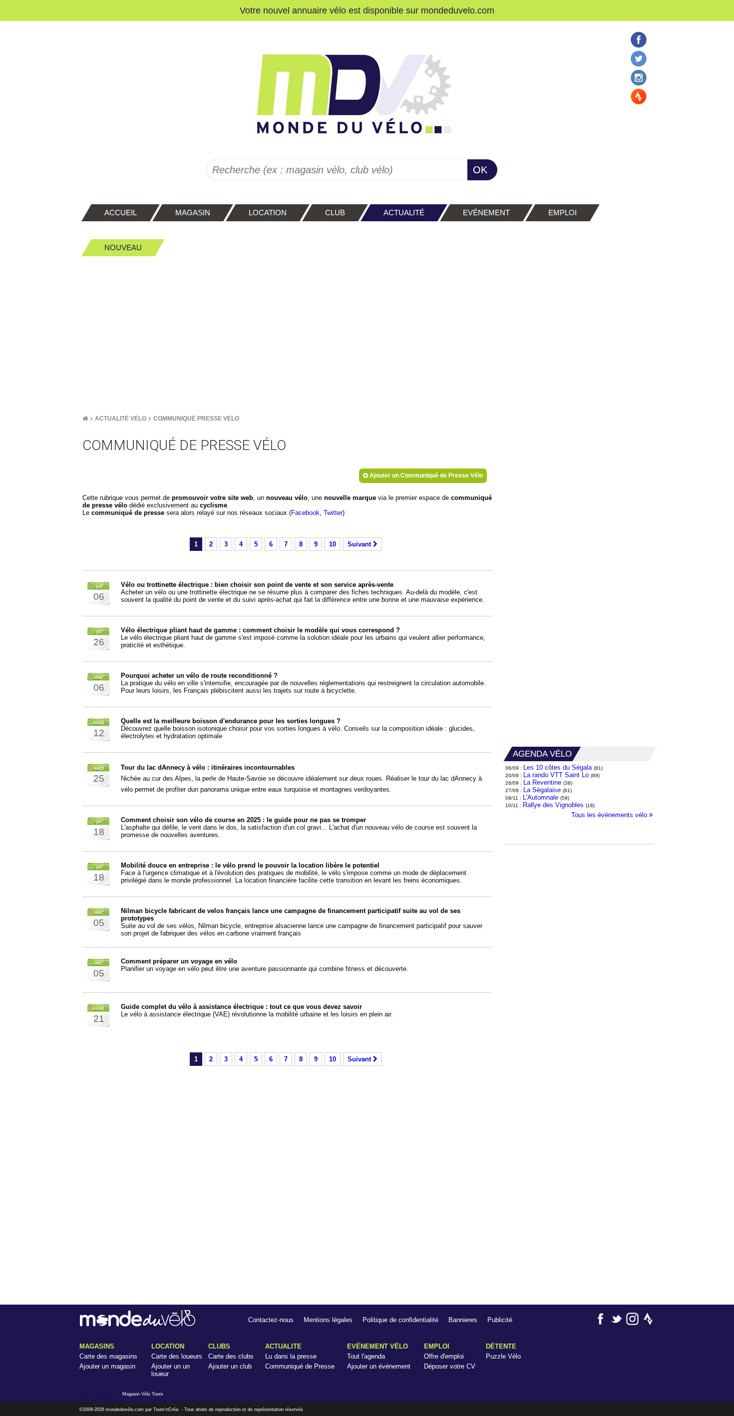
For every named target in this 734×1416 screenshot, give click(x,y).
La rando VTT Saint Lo (556, 775)
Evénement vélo (377, 1346)
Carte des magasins (108, 1356)
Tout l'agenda (366, 1356)
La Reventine (543, 782)
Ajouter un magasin (107, 1366)
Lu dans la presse (291, 1356)
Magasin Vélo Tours (142, 1394)
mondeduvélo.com (125, 1409)
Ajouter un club (230, 1366)
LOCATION (167, 1346)
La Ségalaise (542, 790)
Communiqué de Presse (300, 1366)
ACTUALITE (283, 1346)
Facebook (305, 512)
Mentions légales (328, 1320)
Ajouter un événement (378, 1366)
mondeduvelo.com (457, 10)
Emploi (436, 1346)
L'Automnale (540, 797)
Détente (501, 1346)
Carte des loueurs (176, 1356)
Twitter (333, 512)
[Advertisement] (367, 335)
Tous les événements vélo (610, 815)
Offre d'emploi (444, 1356)
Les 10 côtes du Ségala (557, 767)
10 (332, 544)
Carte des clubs (231, 1356)
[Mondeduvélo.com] (137, 1324)
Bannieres (462, 1320)
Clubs (219, 1346)
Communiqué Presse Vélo (196, 418)
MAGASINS (96, 1346)
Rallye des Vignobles (553, 805)
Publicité (499, 1320)
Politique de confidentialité (400, 1320)
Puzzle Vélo (503, 1356)
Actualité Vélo (120, 418)
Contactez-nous (271, 1320)
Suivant (360, 544)
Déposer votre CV (449, 1366)
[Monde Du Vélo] (85, 418)
